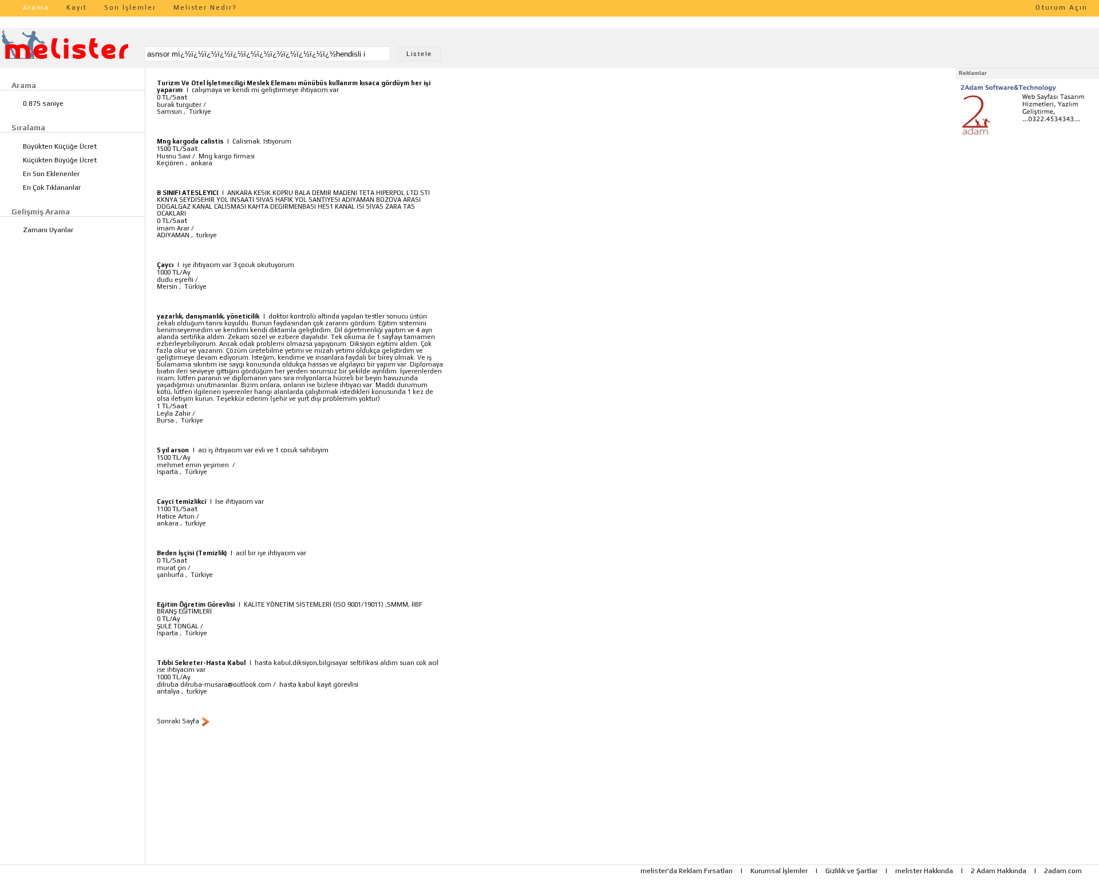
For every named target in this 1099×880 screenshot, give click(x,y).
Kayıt (76, 7)
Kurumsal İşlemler (779, 871)
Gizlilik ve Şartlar (851, 871)
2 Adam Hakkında (998, 871)
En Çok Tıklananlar (52, 188)
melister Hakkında (924, 871)
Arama (36, 7)
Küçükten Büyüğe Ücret (60, 160)
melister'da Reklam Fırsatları (687, 871)
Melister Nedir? (205, 7)
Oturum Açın (1061, 7)
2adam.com (1063, 871)
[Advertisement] (1027, 210)
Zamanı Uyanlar (48, 230)
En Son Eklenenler (51, 174)
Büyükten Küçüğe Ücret (60, 146)
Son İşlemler (130, 7)
